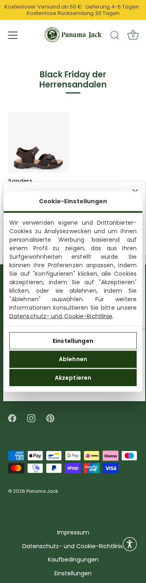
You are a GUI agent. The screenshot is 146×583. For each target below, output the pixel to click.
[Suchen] (115, 36)
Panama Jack (42, 491)
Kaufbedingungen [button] (73, 560)
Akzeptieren (73, 377)
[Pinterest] (50, 418)
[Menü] (13, 35)
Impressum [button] (73, 532)
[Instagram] (31, 418)
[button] (130, 544)
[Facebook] (12, 418)
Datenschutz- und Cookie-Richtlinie (60, 316)
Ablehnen (73, 359)
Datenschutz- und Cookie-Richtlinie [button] (73, 546)
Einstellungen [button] (73, 573)
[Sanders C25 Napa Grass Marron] (38, 143)
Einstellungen (73, 340)
